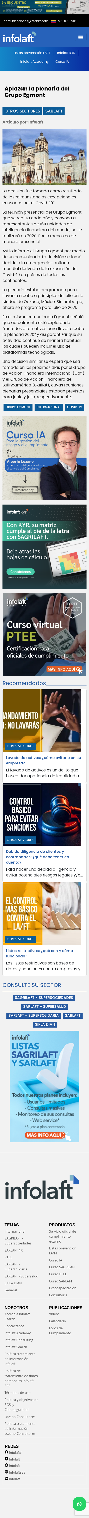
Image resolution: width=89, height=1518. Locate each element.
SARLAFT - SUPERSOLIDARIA (33, 1016)
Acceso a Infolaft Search (17, 1316)
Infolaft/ (15, 1452)
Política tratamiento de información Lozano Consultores (20, 1428)
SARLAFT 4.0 (14, 1250)
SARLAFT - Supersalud (21, 1276)
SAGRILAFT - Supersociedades (18, 1240)
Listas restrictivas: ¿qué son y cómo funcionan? (39, 953)
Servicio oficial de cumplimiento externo (62, 1236)
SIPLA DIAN (45, 1025)
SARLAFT (54, 111)
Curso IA (62, 61)
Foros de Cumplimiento (60, 1330)
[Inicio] (34, 37)
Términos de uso (18, 1392)
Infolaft (14, 1459)
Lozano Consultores (20, 1416)
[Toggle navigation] (81, 37)
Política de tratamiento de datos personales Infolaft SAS (21, 1378)
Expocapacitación (62, 1288)
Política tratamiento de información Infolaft (20, 1359)
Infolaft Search (16, 1347)
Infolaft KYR (66, 53)
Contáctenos (14, 1326)
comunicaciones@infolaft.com (26, 21)
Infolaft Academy (34, 61)
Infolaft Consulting (19, 1340)
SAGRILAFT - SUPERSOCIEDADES (44, 998)
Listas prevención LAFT (32, 53)
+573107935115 (66, 21)
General (11, 1290)
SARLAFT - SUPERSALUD (44, 1007)
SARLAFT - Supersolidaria (16, 1266)
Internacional (49, 407)
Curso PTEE (58, 1274)
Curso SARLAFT (60, 1281)
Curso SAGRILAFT (62, 1267)
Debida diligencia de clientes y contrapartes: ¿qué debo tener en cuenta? (37, 857)
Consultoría (58, 1295)
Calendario (57, 1321)
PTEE (8, 1257)
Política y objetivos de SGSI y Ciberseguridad (21, 1404)
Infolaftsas (17, 1472)
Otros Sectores (22, 111)
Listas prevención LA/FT (62, 1250)
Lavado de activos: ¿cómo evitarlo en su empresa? (43, 760)
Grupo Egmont (18, 407)
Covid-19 (74, 407)
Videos (54, 1314)
